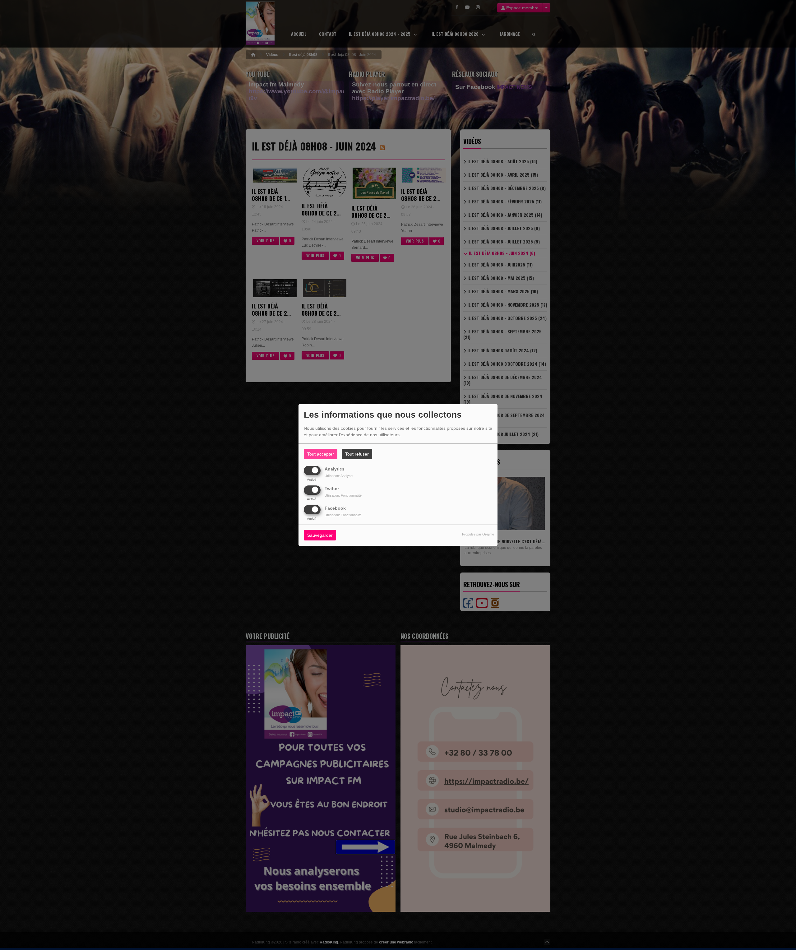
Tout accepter (320, 454)
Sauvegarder (320, 535)
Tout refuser (357, 454)
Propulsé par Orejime (478, 534)
